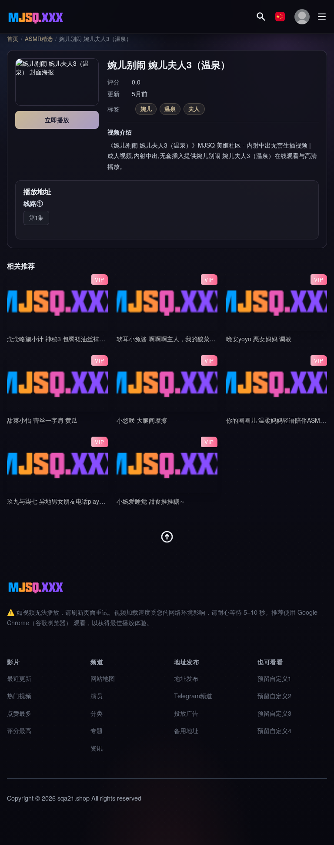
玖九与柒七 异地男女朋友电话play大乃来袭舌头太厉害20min (89, 501)
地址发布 (186, 678)
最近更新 (19, 678)
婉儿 (146, 108)
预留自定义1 (274, 678)
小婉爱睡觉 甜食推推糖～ (151, 501)
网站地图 (102, 678)
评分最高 (19, 730)
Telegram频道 (193, 695)
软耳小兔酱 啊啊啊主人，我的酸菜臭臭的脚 (175, 338)
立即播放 (57, 119)
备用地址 (186, 730)
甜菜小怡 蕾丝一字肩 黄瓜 (42, 420)
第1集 (36, 217)
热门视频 (19, 695)
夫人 (194, 108)
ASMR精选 (39, 39)
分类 (96, 712)
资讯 (96, 747)
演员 (96, 695)
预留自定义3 (274, 712)
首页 (12, 39)
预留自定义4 (274, 730)
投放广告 (186, 712)
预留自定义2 (274, 695)
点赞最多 (19, 712)
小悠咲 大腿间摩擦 (142, 420)
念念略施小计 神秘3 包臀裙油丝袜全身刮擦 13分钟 (75, 338)
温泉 (170, 108)
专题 (96, 730)
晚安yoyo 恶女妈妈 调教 (258, 338)
